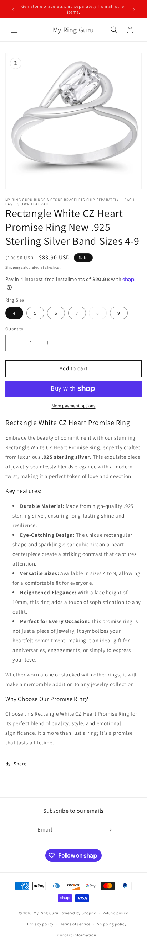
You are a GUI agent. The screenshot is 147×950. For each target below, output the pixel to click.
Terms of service (75, 924)
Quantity (14, 329)
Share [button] (20, 763)
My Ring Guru (46, 913)
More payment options (74, 405)
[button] (14, 30)
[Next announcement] (134, 9)
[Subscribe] (109, 830)
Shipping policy (112, 924)
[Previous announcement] (13, 9)
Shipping (12, 267)
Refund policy (115, 913)
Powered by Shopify (77, 913)
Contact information (76, 935)
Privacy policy (40, 924)
